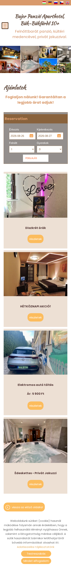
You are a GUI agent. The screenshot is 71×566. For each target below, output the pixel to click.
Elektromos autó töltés (35, 333)
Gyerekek (43, 142)
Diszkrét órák (35, 176)
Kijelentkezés (45, 129)
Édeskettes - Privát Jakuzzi (36, 421)
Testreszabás (36, 553)
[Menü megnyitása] (5, 25)
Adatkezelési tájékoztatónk (35, 547)
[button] (31, 135)
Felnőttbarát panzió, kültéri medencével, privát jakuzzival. (39, 26)
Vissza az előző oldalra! (27, 507)
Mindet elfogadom (36, 561)
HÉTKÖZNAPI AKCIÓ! (35, 254)
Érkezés (14, 129)
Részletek (35, 241)
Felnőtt (13, 142)
